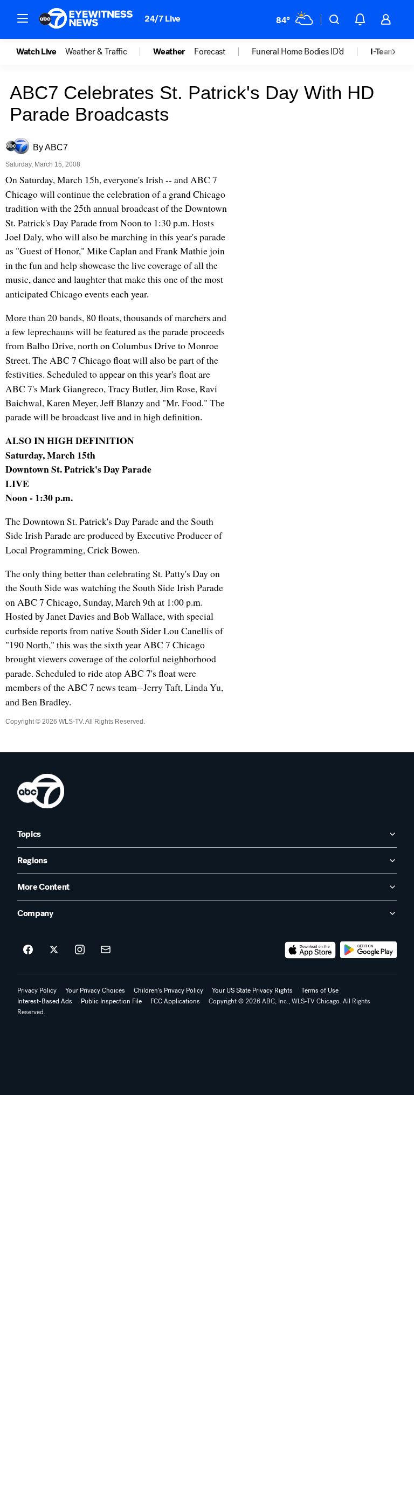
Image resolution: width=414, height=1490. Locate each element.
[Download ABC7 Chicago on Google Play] (368, 950)
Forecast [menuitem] (209, 52)
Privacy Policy (37, 990)
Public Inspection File (111, 1001)
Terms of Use (320, 990)
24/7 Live (162, 18)
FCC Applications (175, 1001)
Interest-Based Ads (44, 1001)
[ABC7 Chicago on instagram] (80, 950)
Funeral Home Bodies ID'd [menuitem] (298, 52)
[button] (22, 18)
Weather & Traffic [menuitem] (96, 52)
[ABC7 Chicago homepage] (86, 19)
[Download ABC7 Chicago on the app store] (310, 950)
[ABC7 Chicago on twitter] (54, 950)
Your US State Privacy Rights (252, 990)
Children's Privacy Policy (168, 990)
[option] (40, 51)
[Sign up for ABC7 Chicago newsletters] (105, 950)
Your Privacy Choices (95, 990)
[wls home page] (40, 791)
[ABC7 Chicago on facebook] (28, 950)
